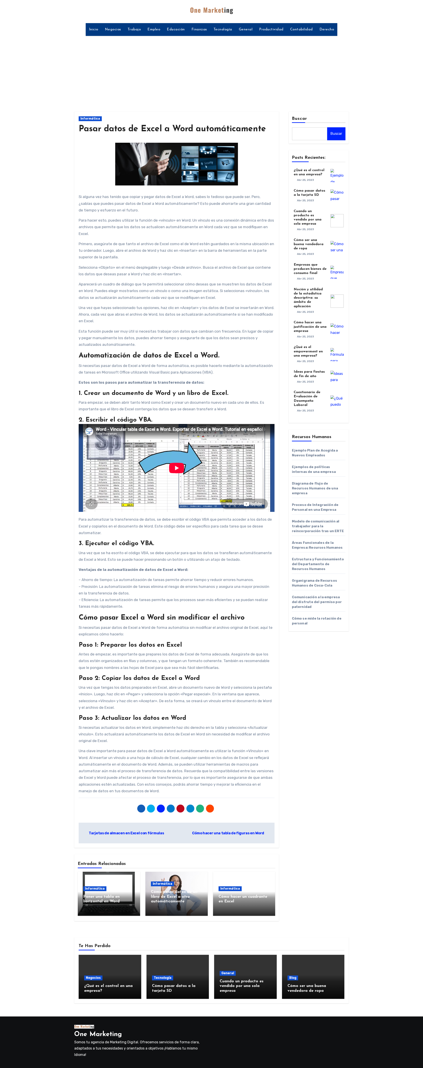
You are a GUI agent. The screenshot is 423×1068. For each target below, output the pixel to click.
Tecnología (222, 29)
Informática (90, 118)
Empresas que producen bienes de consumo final (310, 269)
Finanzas (199, 29)
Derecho (326, 29)
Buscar (299, 119)
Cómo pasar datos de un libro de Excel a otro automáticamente (174, 896)
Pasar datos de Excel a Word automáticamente (172, 129)
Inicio (93, 29)
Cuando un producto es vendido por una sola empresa (241, 986)
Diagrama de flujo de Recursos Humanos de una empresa (315, 488)
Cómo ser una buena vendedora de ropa (308, 244)
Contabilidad (301, 29)
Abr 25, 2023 (305, 179)
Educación (176, 29)
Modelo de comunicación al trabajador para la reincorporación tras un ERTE (318, 526)
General (246, 29)
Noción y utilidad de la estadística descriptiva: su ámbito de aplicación (308, 298)
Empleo (153, 29)
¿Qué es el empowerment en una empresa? (308, 351)
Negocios (113, 29)
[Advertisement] (211, 71)
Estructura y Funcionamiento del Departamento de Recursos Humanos (318, 564)
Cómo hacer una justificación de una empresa (310, 327)
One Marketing (98, 1034)
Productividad (271, 29)
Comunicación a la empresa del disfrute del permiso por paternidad (317, 602)
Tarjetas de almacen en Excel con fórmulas (126, 833)
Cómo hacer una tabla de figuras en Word (228, 833)
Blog (292, 978)
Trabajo (134, 29)
